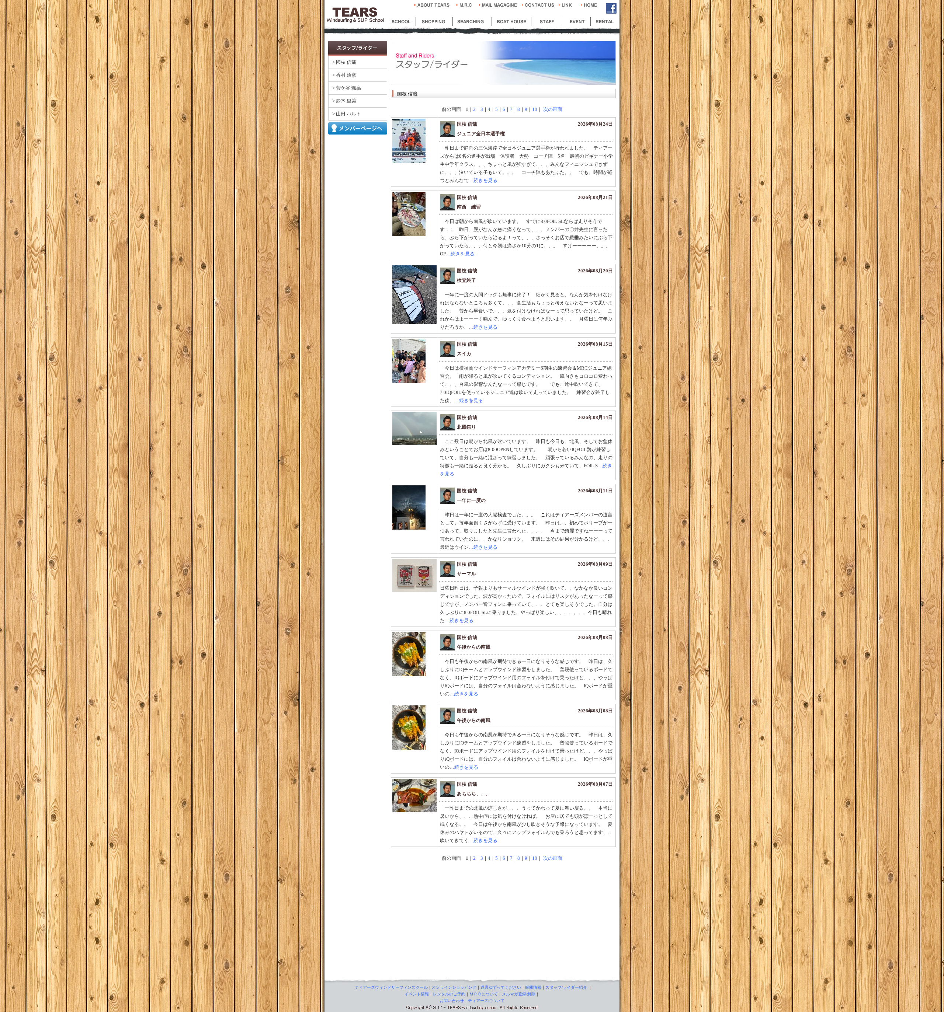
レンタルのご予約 (449, 994)
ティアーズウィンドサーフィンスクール (391, 987)
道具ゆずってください (500, 987)
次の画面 (552, 109)
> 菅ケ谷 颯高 (346, 88)
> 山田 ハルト (346, 113)
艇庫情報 (533, 987)
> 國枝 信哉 (344, 62)
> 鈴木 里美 (344, 101)
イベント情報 (417, 994)
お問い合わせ (452, 1000)
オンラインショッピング (454, 987)
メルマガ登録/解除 (518, 994)
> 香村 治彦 (344, 75)
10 (534, 109)
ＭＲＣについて (483, 994)
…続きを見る (483, 180)
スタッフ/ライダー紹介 (566, 987)
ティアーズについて (486, 1000)
